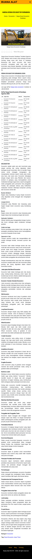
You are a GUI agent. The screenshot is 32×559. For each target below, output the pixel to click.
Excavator (10, 534)
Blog (15, 547)
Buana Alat (9, 1)
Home (10, 547)
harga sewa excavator (17, 87)
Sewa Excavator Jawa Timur (12, 537)
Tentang (21, 547)
